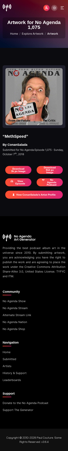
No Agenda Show (14, 301)
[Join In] (46, 8)
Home (14, 33)
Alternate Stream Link (17, 315)
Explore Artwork (32, 33)
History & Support (15, 373)
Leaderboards (12, 380)
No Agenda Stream (15, 308)
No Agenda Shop (14, 329)
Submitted (9, 359)
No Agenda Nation (15, 322)
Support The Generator (18, 410)
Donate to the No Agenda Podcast (25, 403)
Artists (7, 366)
